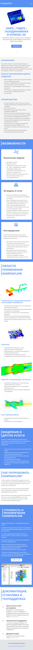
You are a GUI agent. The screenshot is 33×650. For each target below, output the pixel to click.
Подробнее (16, 46)
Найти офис (16, 560)
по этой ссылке (14, 637)
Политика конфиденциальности (16, 646)
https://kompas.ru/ (14, 616)
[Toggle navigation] (31, 4)
